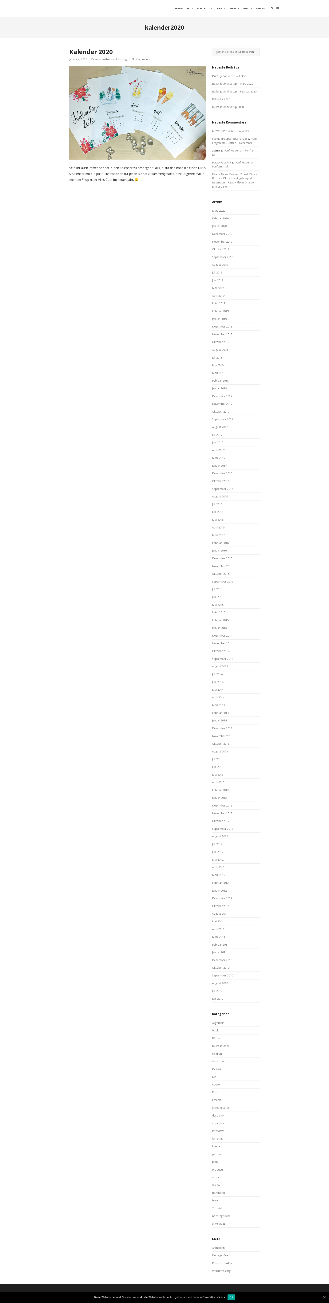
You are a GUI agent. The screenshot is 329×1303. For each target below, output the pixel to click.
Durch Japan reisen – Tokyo (229, 76)
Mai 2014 (218, 689)
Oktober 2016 (220, 481)
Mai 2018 (218, 365)
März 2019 (218, 303)
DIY (214, 1077)
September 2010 (222, 975)
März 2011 (218, 937)
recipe (216, 1177)
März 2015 (218, 612)
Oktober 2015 (220, 573)
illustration (108, 59)
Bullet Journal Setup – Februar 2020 (234, 91)
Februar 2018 (220, 380)
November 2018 (222, 334)
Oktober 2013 (220, 743)
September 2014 (222, 659)
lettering (121, 59)
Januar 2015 (219, 628)
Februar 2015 (220, 620)
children (217, 1053)
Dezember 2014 (222, 635)
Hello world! (241, 131)
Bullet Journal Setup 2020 (228, 107)
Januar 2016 (219, 550)
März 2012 (218, 875)
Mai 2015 (218, 604)
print (215, 1162)
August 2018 (220, 349)
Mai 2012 (218, 859)
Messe (216, 1146)
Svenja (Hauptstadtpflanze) (229, 138)
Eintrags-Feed (221, 1255)
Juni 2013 (217, 767)
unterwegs (218, 1223)
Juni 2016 (217, 512)
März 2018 (218, 373)
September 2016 (222, 489)
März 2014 (218, 705)
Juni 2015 (217, 597)
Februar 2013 (220, 790)
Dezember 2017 (222, 396)
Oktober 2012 (220, 821)
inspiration (218, 1123)
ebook (216, 1084)
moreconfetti (72, 8)
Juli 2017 (217, 435)
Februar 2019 (220, 311)
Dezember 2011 (222, 898)
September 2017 (222, 419)
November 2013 (222, 736)
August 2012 (220, 836)
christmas (218, 1061)
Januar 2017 (219, 465)
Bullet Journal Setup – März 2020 (232, 83)
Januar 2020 (219, 226)
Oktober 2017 (220, 411)
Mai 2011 (218, 921)
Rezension (218, 1193)
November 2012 (222, 813)
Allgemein (218, 1023)
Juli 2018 (217, 357)
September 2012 (222, 828)
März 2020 (218, 210)
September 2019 (222, 257)
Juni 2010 (217, 998)
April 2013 (218, 782)
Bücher (216, 1038)
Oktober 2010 (220, 967)
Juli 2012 (217, 844)
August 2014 (220, 666)
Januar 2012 (219, 890)
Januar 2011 (219, 952)
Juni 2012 (217, 852)
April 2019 (218, 295)
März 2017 (218, 458)
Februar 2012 (220, 883)
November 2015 (222, 566)
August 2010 (220, 983)
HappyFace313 (221, 162)
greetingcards (221, 1107)
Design (95, 59)
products (218, 1169)
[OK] (324, 1297)
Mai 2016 (218, 519)
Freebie (216, 1100)
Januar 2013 (219, 797)
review (216, 1185)
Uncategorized (221, 1216)
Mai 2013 (218, 774)
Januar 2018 (219, 388)
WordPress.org (221, 1271)
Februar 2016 (220, 543)
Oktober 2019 (220, 249)
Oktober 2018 (220, 342)
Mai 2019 (218, 288)
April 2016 (218, 527)
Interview (218, 1131)
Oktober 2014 (220, 651)
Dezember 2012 (222, 805)
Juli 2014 (217, 674)
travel (215, 1200)
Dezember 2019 (222, 234)
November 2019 (222, 241)
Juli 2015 (217, 589)
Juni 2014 (217, 682)
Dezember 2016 (222, 473)
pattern (217, 1154)
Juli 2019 (217, 272)
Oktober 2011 (220, 906)
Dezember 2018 (222, 326)
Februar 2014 (220, 713)
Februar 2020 (220, 218)
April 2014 (218, 697)
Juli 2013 (217, 759)
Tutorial (217, 1208)
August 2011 (220, 913)
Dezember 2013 (222, 728)
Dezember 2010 (222, 960)
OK (231, 1297)
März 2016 (218, 535)
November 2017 (222, 404)
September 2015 (222, 581)
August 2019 (220, 264)
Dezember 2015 (222, 558)
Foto (215, 1092)
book (215, 1030)
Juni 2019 (217, 280)
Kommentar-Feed (223, 1263)
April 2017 (218, 450)
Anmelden (218, 1248)
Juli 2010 (217, 991)
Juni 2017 (217, 442)
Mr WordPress (221, 131)
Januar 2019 (219, 319)
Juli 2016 (217, 504)
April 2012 (218, 867)
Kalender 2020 (91, 51)
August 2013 (220, 751)
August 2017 (220, 427)
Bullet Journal (220, 1046)
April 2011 (218, 929)
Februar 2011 (220, 944)
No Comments (141, 59)
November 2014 (222, 643)
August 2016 (220, 496)
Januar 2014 (219, 720)
